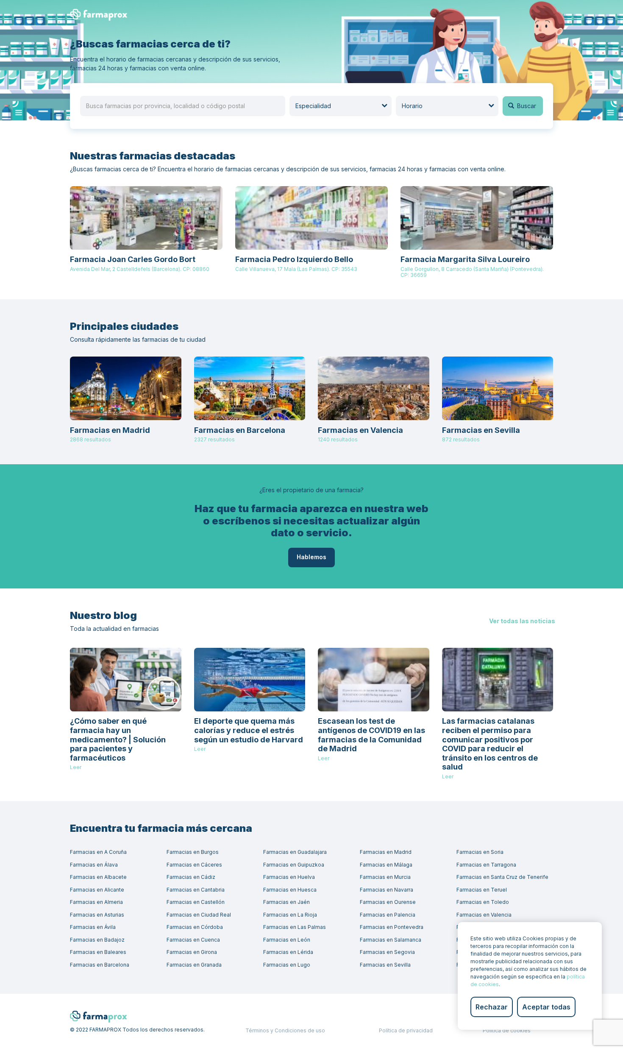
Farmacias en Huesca (290, 890)
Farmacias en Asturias (97, 915)
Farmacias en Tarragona (486, 864)
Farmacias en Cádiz (191, 877)
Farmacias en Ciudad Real (199, 915)
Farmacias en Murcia (385, 877)
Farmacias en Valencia (484, 915)
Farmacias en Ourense (388, 902)
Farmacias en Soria (479, 852)
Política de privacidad (406, 1030)
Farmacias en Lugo (286, 965)
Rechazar (492, 1007)
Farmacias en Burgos (193, 852)
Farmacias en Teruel (481, 890)
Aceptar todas (546, 1007)
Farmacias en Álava (94, 864)
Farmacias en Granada (194, 965)
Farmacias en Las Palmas (294, 927)
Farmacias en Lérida (288, 952)
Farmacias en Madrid (386, 852)
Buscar (525, 105)
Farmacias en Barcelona (99, 965)
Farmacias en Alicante (97, 890)
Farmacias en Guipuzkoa (293, 864)
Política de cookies (507, 1030)
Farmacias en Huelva (289, 877)
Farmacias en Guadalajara (295, 852)
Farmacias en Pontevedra (391, 927)
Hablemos (311, 556)
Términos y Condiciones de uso (285, 1030)
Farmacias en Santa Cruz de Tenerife (502, 877)
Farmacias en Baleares (98, 952)
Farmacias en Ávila (93, 927)
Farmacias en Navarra (386, 890)
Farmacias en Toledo (482, 902)
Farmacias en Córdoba (195, 927)
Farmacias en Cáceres (194, 864)
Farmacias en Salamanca (390, 940)
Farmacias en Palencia (387, 915)
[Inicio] (102, 14)
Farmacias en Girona (192, 952)
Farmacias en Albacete (98, 877)
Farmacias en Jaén (286, 902)
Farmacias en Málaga (386, 864)
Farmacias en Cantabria (196, 890)
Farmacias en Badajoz (97, 940)
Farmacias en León (286, 940)
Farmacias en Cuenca (193, 940)
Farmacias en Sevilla (385, 965)
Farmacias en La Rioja (290, 915)
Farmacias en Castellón (196, 902)
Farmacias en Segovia (387, 952)
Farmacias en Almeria (96, 902)
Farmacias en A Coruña (98, 852)
